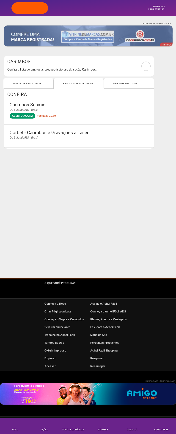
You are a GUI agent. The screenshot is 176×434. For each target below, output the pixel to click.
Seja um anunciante (57, 327)
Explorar (102, 429)
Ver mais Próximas (125, 83)
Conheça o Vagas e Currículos (64, 319)
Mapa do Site (98, 335)
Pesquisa (132, 429)
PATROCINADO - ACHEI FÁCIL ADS (156, 24)
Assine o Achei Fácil (103, 303)
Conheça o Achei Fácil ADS (108, 311)
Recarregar (97, 366)
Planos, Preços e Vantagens (108, 319)
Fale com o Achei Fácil (105, 327)
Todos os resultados (27, 83)
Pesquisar (97, 358)
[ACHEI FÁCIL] (29, 8)
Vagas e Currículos (73, 429)
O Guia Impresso (55, 350)
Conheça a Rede (55, 303)
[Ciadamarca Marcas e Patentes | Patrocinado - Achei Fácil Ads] (88, 36)
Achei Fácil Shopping (104, 350)
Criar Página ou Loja (57, 311)
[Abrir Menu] (5, 7)
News (15, 429)
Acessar (50, 366)
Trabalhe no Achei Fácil (59, 335)
